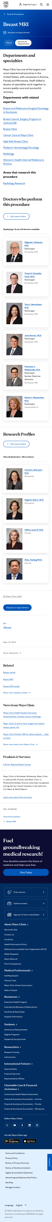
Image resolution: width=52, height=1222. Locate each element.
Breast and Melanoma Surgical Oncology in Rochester (26, 110)
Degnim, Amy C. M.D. (34, 499)
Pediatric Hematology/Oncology (21, 147)
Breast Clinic (10, 129)
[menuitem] (9, 43)
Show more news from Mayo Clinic (19, 744)
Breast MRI (16, 24)
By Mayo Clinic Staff (12, 596)
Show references (10, 653)
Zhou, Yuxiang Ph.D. (33, 559)
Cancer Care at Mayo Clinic (18, 135)
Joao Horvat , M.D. (33, 335)
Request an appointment (17, 607)
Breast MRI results (11, 686)
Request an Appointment (19, 32)
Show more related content (15, 692)
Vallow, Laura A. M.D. (34, 529)
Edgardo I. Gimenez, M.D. (34, 244)
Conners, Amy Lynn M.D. (33, 471)
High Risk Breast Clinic (15, 141)
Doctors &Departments (23, 42)
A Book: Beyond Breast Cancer (17, 764)
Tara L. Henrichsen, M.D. (33, 306)
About (9, 42)
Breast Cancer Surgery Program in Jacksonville (22, 120)
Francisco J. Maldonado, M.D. (32, 368)
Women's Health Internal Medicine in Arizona (23, 161)
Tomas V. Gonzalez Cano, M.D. (33, 275)
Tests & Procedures (15, 14)
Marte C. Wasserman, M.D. (34, 399)
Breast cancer (9, 672)
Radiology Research (14, 183)
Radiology (8, 153)
